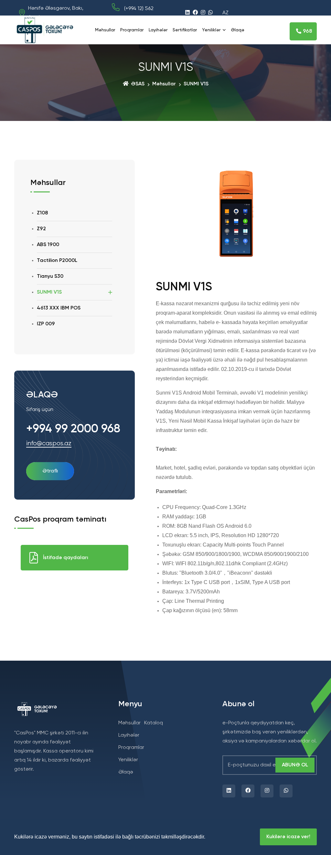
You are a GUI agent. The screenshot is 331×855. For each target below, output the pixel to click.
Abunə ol (295, 765)
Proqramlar (132, 30)
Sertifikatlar (185, 30)
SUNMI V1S (49, 292)
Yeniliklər (211, 30)
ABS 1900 (48, 244)
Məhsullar (105, 30)
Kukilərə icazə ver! (288, 836)
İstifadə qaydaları (65, 557)
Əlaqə (237, 30)
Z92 (41, 229)
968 (307, 31)
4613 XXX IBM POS (58, 308)
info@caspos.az (48, 443)
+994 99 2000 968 (73, 429)
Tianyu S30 (50, 276)
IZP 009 (46, 324)
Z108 (42, 213)
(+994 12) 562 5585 (133, 13)
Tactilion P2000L (57, 260)
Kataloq (153, 723)
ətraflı (50, 471)
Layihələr (158, 30)
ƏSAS (137, 84)
